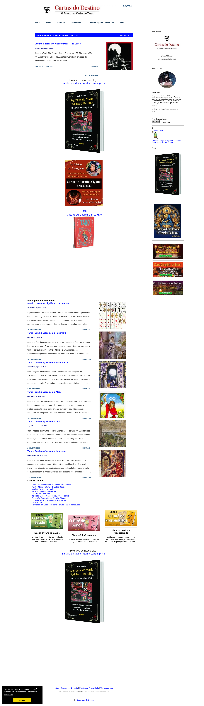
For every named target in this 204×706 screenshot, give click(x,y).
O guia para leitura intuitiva (84, 214)
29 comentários (34, 418)
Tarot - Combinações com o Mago (44, 392)
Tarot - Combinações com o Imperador (46, 451)
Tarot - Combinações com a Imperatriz (46, 333)
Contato (74, 688)
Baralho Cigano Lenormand (101, 23)
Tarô (84, 210)
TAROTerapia (37, 503)
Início (37, 23)
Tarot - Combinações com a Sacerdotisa (47, 362)
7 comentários (33, 389)
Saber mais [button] (8, 695)
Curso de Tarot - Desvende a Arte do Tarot (49, 500)
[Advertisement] (83, 656)
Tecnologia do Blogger (85, 700)
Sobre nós (65, 688)
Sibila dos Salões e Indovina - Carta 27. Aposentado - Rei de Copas (167, 141)
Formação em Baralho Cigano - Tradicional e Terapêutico (56, 505)
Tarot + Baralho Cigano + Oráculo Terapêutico (51, 485)
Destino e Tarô (157, 130)
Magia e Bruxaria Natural (42, 489)
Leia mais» (94, 66)
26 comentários (34, 359)
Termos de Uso (106, 688)
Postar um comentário (44, 66)
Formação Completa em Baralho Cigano (49, 498)
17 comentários (34, 477)
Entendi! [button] (22, 700)
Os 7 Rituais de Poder (41, 494)
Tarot (48, 23)
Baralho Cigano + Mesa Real (44, 491)
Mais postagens (91, 75)
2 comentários (33, 448)
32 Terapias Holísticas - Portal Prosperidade (50, 496)
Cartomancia (77, 23)
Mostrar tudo (126, 35)
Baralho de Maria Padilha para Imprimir (84, 83)
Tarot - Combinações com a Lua (43, 421)
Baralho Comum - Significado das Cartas (48, 303)
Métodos (61, 23)
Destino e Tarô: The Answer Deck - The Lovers (58, 44)
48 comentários (34, 330)
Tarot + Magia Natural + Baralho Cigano (48, 487)
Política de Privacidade (89, 688)
